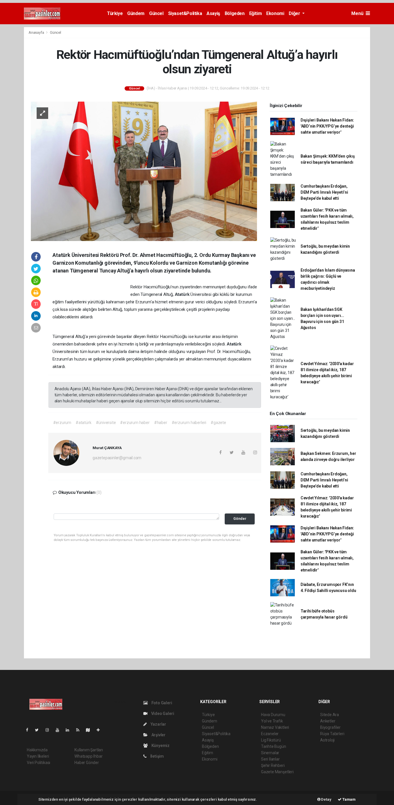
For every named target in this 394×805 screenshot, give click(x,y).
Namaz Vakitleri (275, 727)
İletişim (156, 756)
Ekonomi (275, 13)
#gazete (218, 422)
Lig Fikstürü (271, 740)
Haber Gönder (86, 762)
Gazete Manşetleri (277, 771)
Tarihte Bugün (273, 746)
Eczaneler (270, 733)
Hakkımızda (37, 750)
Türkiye (115, 13)
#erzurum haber (134, 422)
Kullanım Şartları (88, 750)
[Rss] (80, 730)
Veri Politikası (38, 762)
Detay (325, 799)
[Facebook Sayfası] (29, 730)
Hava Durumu (273, 714)
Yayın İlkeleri (38, 756)
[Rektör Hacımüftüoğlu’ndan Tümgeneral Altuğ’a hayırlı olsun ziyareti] (144, 171)
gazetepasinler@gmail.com (117, 457)
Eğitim (255, 13)
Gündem (136, 13)
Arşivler (158, 735)
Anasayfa (37, 32)
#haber (160, 422)
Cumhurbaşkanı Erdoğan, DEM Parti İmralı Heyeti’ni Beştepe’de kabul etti (324, 192)
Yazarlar (158, 724)
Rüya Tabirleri (332, 733)
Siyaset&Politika (185, 13)
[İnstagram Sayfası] (50, 730)
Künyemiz (160, 745)
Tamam (349, 799)
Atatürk (182, 294)
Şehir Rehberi (273, 765)
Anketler (327, 721)
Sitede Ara (329, 714)
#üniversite (106, 422)
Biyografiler (330, 727)
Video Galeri (162, 713)
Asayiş (213, 13)
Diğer (295, 13)
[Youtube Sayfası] (60, 730)
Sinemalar (270, 752)
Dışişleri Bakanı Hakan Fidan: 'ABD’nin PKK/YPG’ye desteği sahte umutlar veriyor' (327, 126)
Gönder (239, 518)
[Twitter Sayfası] (39, 730)
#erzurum (62, 422)
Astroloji (327, 740)
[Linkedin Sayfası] (70, 730)
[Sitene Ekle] (100, 730)
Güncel (156, 13)
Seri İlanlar (270, 759)
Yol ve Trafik (272, 721)
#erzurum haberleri (189, 422)
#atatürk (83, 422)
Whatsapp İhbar (88, 756)
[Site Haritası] (90, 730)
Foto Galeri (161, 703)
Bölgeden (235, 13)
